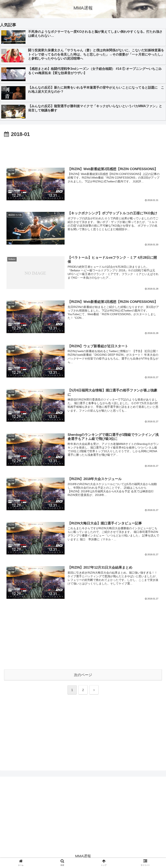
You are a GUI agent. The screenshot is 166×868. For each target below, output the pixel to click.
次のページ (83, 675)
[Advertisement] (83, 150)
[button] (153, 535)
